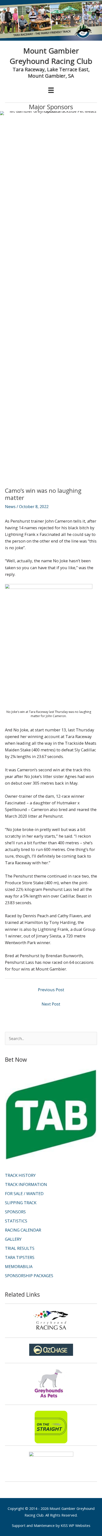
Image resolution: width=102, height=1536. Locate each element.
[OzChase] (51, 1350)
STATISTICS (16, 1221)
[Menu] (51, 90)
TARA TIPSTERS (19, 1257)
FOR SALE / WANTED (24, 1193)
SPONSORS (15, 1212)
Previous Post (51, 989)
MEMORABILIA (18, 1266)
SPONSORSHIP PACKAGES (29, 1275)
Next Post (51, 1004)
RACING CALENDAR (23, 1230)
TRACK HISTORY (20, 1175)
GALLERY (13, 1239)
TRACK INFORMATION (26, 1184)
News (10, 506)
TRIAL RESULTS (19, 1248)
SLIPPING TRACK (20, 1202)
